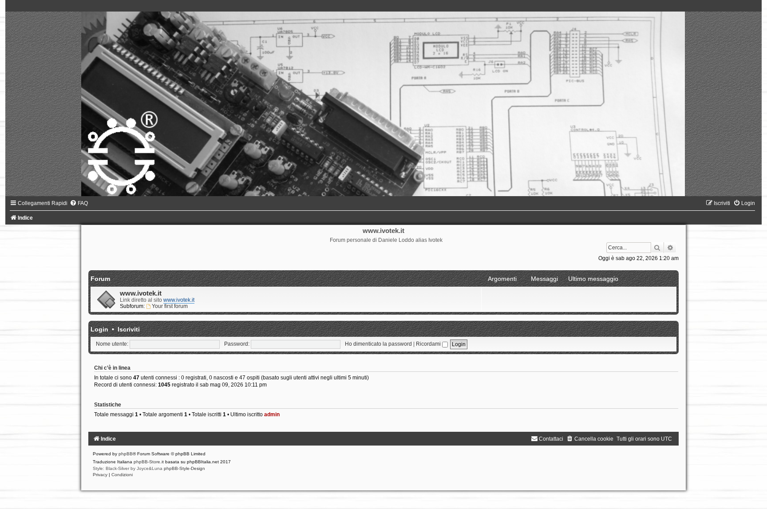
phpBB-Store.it (149, 461)
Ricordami (429, 344)
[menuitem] (79, 203)
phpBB (126, 453)
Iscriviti (129, 329)
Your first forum (170, 306)
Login (99, 329)
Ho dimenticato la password (378, 344)
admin (272, 414)
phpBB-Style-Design (184, 468)
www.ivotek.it (141, 293)
